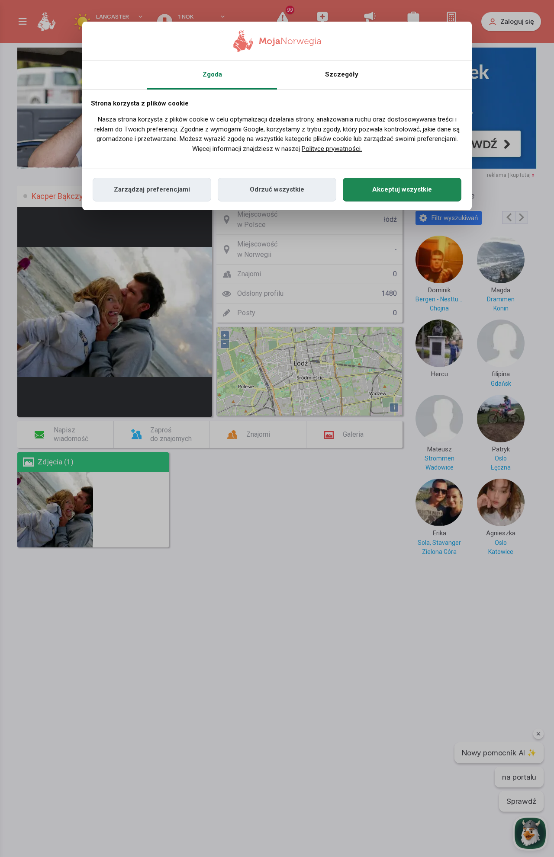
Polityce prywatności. (332, 149)
